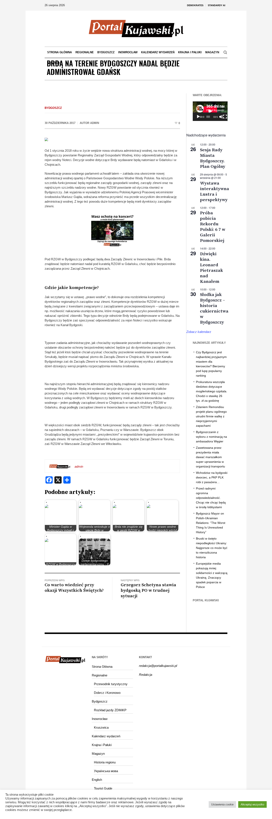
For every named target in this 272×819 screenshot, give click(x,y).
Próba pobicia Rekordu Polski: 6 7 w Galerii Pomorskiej (212, 226)
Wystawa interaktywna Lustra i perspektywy (214, 192)
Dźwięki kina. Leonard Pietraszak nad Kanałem (211, 267)
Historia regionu (105, 762)
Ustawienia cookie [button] (222, 804)
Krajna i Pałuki (102, 745)
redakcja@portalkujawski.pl (158, 666)
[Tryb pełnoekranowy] (225, 117)
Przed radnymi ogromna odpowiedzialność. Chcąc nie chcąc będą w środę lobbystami (211, 498)
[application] (210, 111)
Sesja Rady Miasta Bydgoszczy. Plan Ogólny (212, 158)
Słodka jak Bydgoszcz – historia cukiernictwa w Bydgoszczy (214, 308)
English (97, 779)
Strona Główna (102, 666)
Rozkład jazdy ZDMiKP (110, 710)
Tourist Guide (103, 788)
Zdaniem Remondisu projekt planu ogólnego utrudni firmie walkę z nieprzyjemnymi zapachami (211, 416)
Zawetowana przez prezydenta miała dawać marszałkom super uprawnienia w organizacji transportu (210, 457)
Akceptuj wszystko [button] (252, 804)
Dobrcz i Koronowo (107, 692)
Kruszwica (101, 727)
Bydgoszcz (53, 107)
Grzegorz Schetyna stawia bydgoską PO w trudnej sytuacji (148, 590)
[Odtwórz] (198, 117)
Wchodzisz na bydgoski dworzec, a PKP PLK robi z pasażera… (211, 477)
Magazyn (98, 753)
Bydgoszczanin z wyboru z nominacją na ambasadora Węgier (211, 436)
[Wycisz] (221, 117)
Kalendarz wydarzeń (106, 736)
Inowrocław (100, 719)
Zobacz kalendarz (198, 332)
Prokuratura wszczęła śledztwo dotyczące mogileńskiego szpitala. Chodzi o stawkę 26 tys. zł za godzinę (211, 391)
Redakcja (145, 674)
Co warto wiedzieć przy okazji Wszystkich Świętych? (74, 587)
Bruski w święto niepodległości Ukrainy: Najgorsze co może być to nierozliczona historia (211, 548)
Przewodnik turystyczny (111, 684)
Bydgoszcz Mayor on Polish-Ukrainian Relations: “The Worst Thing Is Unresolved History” (210, 523)
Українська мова (106, 771)
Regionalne (99, 675)
